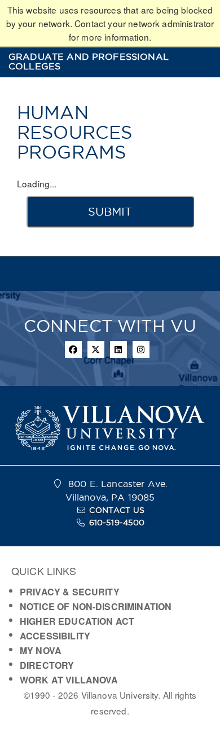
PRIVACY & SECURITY (70, 591)
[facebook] (73, 349)
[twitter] (95, 349)
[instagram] (141, 349)
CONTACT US (116, 510)
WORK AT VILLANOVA (69, 679)
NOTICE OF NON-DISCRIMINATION (95, 606)
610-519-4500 (117, 522)
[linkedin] (118, 349)
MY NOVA (40, 650)
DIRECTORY (47, 665)
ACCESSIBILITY (55, 635)
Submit (110, 211)
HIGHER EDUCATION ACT (77, 621)
